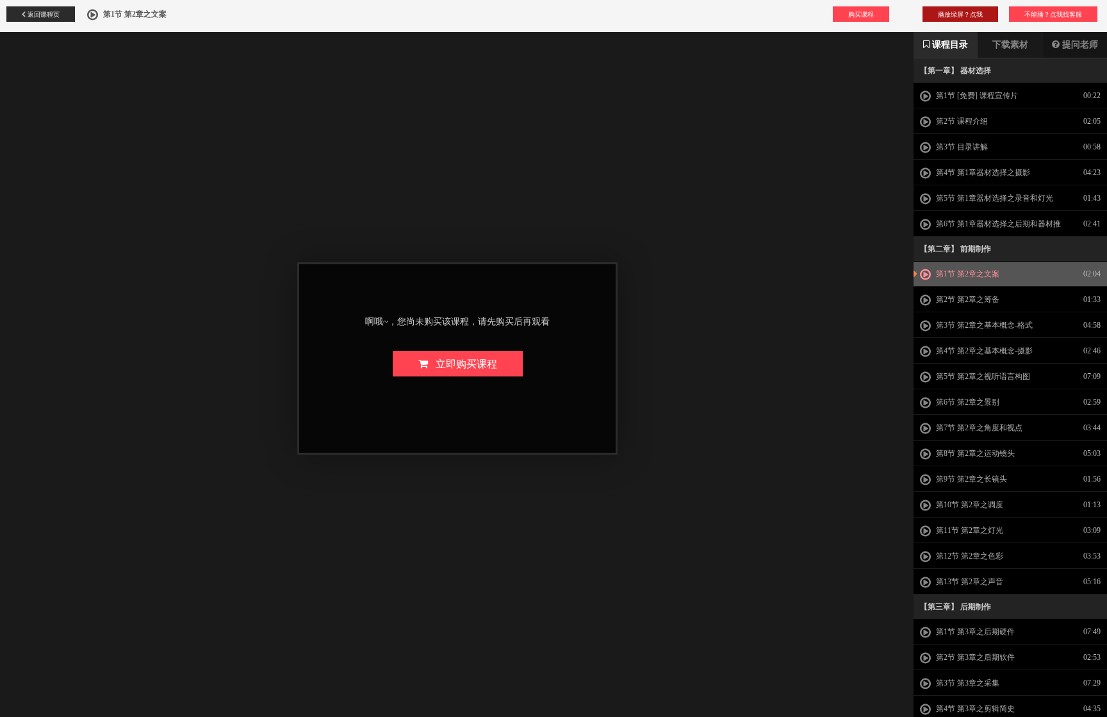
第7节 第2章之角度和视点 (978, 427)
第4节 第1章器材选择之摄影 (982, 172)
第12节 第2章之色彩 (968, 556)
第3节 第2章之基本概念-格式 (983, 325)
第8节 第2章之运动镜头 (974, 453)
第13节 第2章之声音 (968, 581)
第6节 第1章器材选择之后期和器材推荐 (990, 227)
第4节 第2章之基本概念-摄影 (983, 350)
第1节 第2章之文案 (966, 273)
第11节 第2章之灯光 (968, 530)
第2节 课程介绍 (961, 121)
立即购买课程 (462, 363)
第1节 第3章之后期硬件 (974, 631)
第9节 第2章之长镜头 (970, 479)
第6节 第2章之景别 (966, 402)
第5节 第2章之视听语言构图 (982, 376)
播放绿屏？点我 (960, 14)
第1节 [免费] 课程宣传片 (976, 95)
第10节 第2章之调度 (968, 504)
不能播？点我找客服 (1053, 14)
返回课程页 (43, 14)
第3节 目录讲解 (961, 146)
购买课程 (861, 14)
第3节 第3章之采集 (966, 683)
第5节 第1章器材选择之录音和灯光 (993, 198)
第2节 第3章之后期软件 (974, 657)
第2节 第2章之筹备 (966, 299)
